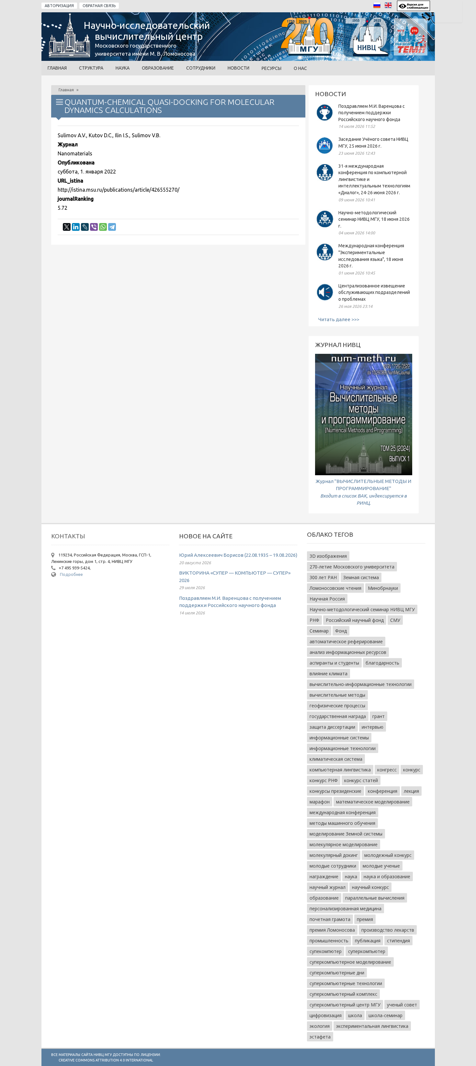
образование (324, 898)
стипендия (398, 940)
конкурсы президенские (335, 791)
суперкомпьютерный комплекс (343, 994)
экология (320, 1026)
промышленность (329, 940)
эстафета (320, 1037)
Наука (123, 68)
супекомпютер (326, 951)
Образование (158, 68)
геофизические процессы (337, 705)
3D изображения (328, 556)
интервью (372, 727)
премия (365, 919)
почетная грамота (330, 919)
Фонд (341, 631)
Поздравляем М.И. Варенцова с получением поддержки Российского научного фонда (371, 113)
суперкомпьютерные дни (337, 973)
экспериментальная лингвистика (372, 1026)
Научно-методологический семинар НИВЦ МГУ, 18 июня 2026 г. (374, 219)
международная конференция (343, 812)
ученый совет (402, 1005)
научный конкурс (370, 887)
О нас (300, 68)
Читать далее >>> (338, 319)
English (390, 7)
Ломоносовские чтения (335, 588)
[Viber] (94, 227)
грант (378, 716)
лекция (411, 791)
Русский (378, 7)
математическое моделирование (373, 802)
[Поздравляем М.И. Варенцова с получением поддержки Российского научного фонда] (324, 120)
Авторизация (59, 6)
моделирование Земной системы (346, 834)
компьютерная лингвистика (340, 770)
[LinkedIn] (76, 227)
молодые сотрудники (333, 866)
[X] (67, 227)
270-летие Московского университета (352, 567)
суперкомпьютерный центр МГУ (345, 1005)
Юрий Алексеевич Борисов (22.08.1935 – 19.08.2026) (238, 555)
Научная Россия (327, 599)
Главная (57, 68)
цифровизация (326, 1015)
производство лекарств (387, 930)
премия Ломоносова (332, 930)
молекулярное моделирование (344, 844)
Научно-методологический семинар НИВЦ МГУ (362, 609)
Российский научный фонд (355, 620)
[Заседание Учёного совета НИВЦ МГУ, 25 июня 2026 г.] (324, 153)
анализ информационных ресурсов (348, 652)
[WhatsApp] (103, 227)
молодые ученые (381, 866)
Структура (91, 68)
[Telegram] (112, 227)
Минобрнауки (383, 588)
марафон (320, 802)
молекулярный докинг (334, 855)
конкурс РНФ (324, 780)
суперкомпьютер (366, 951)
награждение (324, 876)
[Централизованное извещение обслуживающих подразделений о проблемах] (324, 300)
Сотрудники (200, 68)
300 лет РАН (323, 577)
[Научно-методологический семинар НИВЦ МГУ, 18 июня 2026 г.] (324, 227)
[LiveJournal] (85, 227)
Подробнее (71, 574)
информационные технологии (343, 748)
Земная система (361, 577)
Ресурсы (271, 68)
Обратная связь (99, 6)
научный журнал (328, 887)
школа (355, 1015)
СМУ (395, 620)
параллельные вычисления (374, 898)
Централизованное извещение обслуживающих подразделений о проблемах (374, 292)
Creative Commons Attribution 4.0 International (106, 1060)
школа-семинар (385, 1015)
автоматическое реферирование (346, 641)
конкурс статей (361, 780)
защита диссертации (332, 727)
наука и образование (387, 876)
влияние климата (328, 673)
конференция (382, 791)
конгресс (387, 770)
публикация (367, 940)
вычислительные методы (337, 695)
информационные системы (339, 738)
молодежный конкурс (388, 855)
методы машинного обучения (342, 823)
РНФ (314, 620)
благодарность (382, 663)
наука (351, 876)
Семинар (319, 631)
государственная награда (338, 716)
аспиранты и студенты (334, 663)
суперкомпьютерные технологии (346, 983)
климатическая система (336, 759)
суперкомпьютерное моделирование (350, 962)
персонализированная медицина (345, 908)
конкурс (411, 770)
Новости (238, 68)
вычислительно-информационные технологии (361, 684)
